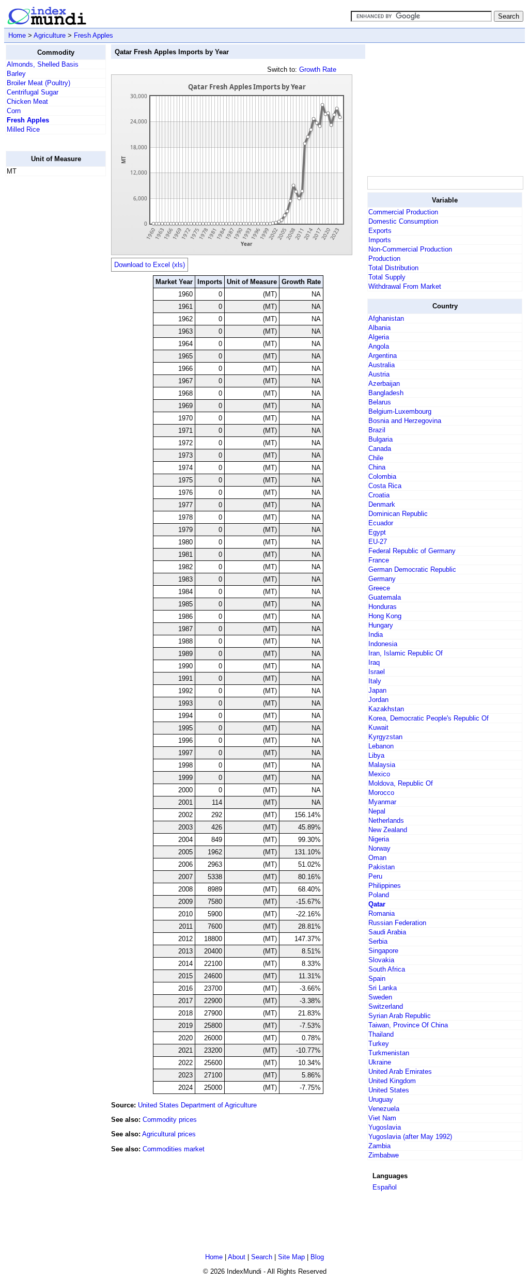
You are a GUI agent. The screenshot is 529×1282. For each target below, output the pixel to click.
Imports (379, 240)
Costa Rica (384, 486)
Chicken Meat (27, 101)
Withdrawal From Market (404, 286)
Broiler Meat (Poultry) (38, 83)
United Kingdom (392, 1081)
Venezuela (383, 1109)
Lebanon (381, 746)
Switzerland (385, 1006)
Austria (379, 374)
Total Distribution (393, 268)
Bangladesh (385, 393)
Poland (378, 895)
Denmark (381, 504)
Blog (317, 1257)
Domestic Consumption (403, 221)
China (376, 467)
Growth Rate (317, 69)
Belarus (379, 402)
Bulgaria (380, 439)
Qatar (376, 904)
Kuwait (378, 727)
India (375, 634)
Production (384, 258)
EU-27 (377, 541)
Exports (380, 230)
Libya (376, 755)
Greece (379, 588)
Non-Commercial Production (410, 249)
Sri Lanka (382, 988)
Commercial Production (403, 212)
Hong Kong (384, 616)
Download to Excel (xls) (149, 265)
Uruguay (380, 1099)
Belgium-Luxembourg (399, 411)
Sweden (380, 997)
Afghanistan (386, 318)
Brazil (376, 430)
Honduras (382, 607)
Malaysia (381, 765)
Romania (381, 913)
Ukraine (379, 1062)
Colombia (382, 476)
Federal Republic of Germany (412, 551)
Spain (376, 978)
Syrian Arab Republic (399, 1016)
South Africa (386, 969)
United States (388, 1090)
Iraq (374, 662)
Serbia (377, 941)
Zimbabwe (383, 1155)
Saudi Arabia (387, 932)
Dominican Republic (398, 514)
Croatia (379, 495)
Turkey (378, 1044)
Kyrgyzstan (385, 737)
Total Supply (387, 277)
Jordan (378, 699)
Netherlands (386, 820)
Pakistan (381, 867)
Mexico (379, 774)
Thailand (381, 1034)
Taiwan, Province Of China (408, 1025)
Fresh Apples (93, 35)
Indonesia (382, 644)
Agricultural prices (169, 1134)
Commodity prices (170, 1119)
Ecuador (380, 523)
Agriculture (50, 35)
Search (261, 1257)
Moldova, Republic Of (400, 783)
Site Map (291, 1257)
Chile (375, 458)
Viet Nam (382, 1118)
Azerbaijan (384, 383)
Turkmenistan (388, 1053)
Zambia (379, 1146)
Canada (379, 448)
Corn (14, 111)
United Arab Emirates (400, 1071)
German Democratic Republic (412, 569)
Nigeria (378, 839)
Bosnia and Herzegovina (404, 421)
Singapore (383, 951)
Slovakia (381, 960)
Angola (378, 346)
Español (384, 1187)
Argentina (382, 355)
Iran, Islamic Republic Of (405, 653)
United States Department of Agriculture (197, 1105)
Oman (377, 858)
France (378, 560)
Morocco (381, 792)
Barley (16, 73)
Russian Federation (397, 923)
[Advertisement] (47, 339)
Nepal (376, 811)
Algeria (378, 337)
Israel (376, 672)
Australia (381, 365)
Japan (377, 690)
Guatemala (384, 597)
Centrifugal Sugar (32, 92)
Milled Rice (23, 129)
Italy (374, 681)
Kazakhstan (386, 709)
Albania (379, 328)
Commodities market (174, 1149)
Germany (382, 579)
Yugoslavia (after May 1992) (410, 1136)
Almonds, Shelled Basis (43, 64)
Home (17, 35)
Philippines (384, 885)
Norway (379, 848)
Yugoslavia (384, 1127)
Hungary (380, 625)
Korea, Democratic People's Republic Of (428, 718)
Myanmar (382, 802)
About (236, 1257)
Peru (375, 876)
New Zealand (387, 830)
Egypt (377, 532)
